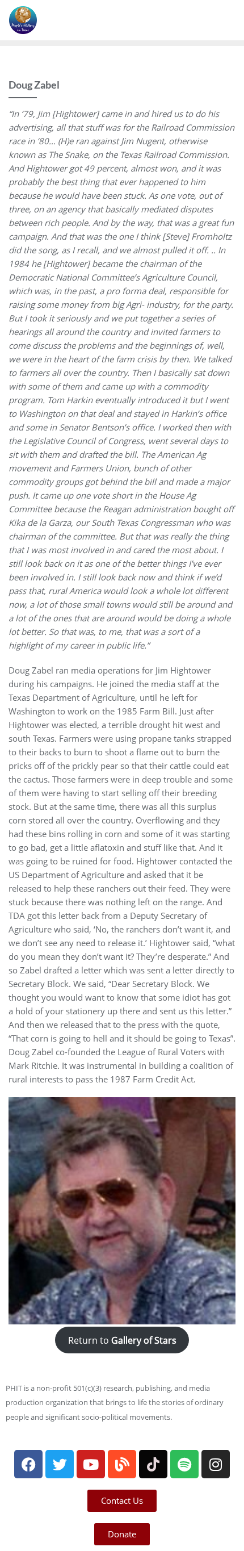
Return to (122, 1339)
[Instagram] (215, 1464)
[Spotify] (184, 1464)
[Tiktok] (153, 1464)
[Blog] (122, 1464)
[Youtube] (91, 1464)
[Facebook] (28, 1464)
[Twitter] (59, 1464)
